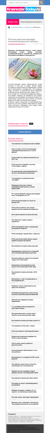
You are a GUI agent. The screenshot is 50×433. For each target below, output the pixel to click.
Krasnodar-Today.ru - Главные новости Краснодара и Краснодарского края (25, 9)
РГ (37, 92)
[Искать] (41, 2)
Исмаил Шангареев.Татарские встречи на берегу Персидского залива (30, 22)
